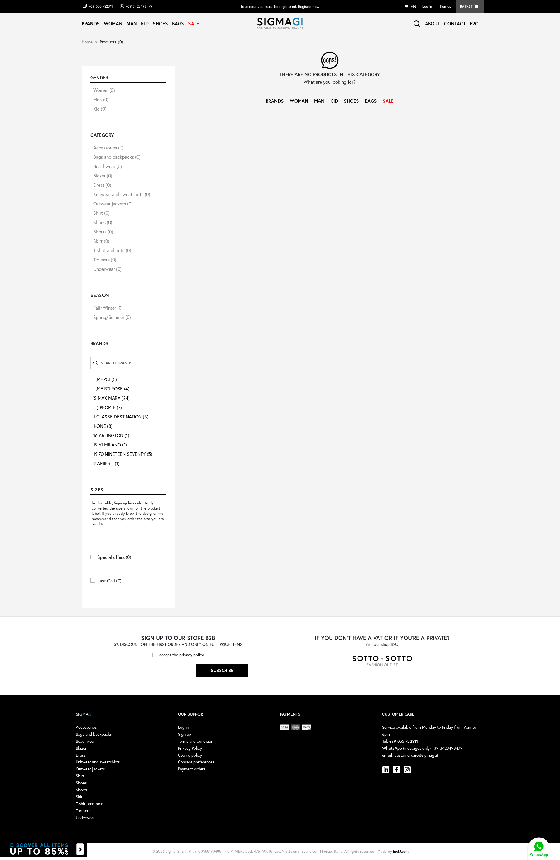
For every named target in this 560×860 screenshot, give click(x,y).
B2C (474, 23)
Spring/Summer (112, 317)
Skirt (101, 241)
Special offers (114, 557)
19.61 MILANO (110, 445)
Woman (113, 23)
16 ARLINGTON (111, 435)
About (432, 23)
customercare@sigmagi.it (416, 755)
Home (87, 42)
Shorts (103, 231)
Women (104, 90)
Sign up (445, 6)
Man (132, 23)
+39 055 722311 (101, 6)
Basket (466, 6)
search (417, 24)
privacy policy (191, 654)
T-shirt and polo (112, 250)
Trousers (104, 260)
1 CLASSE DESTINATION (120, 417)
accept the (181, 654)
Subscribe (222, 670)
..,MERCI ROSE (111, 388)
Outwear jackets (113, 203)
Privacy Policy (190, 748)
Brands (91, 23)
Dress (102, 185)
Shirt (101, 213)
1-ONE (103, 426)
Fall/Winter (108, 308)
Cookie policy (190, 755)
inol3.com (401, 851)
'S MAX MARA (111, 398)
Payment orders (191, 769)
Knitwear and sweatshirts (121, 194)
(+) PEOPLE (107, 407)
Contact (455, 23)
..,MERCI (105, 379)
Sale (193, 23)
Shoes (160, 23)
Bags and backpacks (117, 157)
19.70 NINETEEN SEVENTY (122, 454)
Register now (309, 6)
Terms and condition (195, 741)
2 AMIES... (106, 463)
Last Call (109, 581)
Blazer (102, 175)
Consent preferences (196, 762)
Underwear (107, 269)
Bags (178, 23)
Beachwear (107, 166)
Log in (427, 6)
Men (100, 99)
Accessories (108, 147)
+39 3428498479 (139, 6)
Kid (145, 23)
